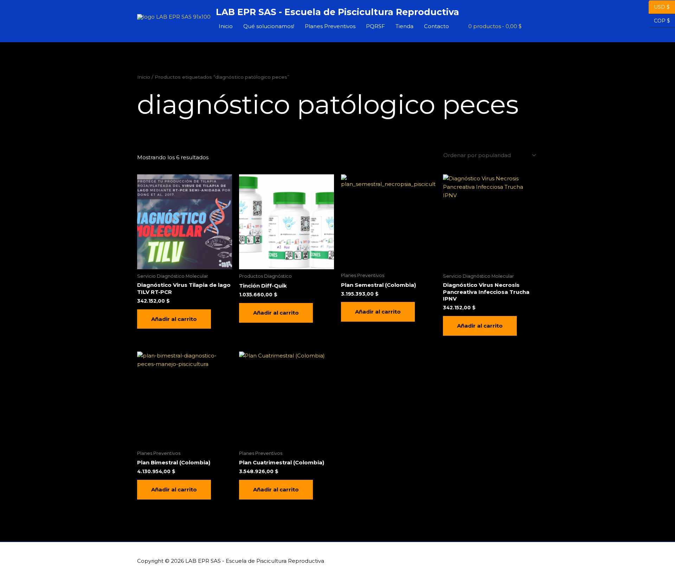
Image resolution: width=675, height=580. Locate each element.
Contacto (436, 26)
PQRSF (375, 26)
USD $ (662, 7)
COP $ (659, 21)
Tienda (404, 26)
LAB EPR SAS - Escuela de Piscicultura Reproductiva (337, 12)
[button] (530, 26)
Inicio (226, 26)
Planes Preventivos (330, 26)
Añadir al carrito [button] (174, 319)
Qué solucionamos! (268, 26)
